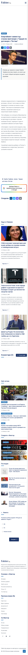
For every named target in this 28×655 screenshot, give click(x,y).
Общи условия (5, 625)
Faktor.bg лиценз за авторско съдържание (13, 648)
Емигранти (3, 608)
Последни (4, 464)
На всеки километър (6, 586)
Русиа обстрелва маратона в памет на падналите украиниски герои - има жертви (18, 470)
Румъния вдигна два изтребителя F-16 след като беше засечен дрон (17, 486)
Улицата (4, 402)
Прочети (4, 263)
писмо (16, 179)
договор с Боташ (7, 181)
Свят (3, 423)
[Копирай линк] (10, 47)
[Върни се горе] (24, 651)
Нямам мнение (7, 531)
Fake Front (3, 601)
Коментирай (22, 355)
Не (4, 527)
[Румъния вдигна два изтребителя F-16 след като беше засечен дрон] (4, 486)
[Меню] (25, 2)
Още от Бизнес (7, 222)
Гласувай (13, 539)
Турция (20, 179)
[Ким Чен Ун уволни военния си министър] (4, 479)
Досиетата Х (4, 606)
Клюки (3, 611)
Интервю (3, 579)
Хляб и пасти (4, 584)
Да (4, 524)
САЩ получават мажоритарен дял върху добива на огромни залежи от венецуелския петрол (13, 245)
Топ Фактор (4, 591)
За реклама (4, 630)
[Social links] (2, 636)
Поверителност (5, 628)
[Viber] (8, 47)
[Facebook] (2, 47)
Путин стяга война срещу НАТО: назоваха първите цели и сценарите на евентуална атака (13, 427)
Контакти (3, 633)
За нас (2, 622)
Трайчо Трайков (8, 179)
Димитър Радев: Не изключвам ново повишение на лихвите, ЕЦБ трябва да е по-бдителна (12, 334)
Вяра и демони (5, 603)
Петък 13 (3, 589)
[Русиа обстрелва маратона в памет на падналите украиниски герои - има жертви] (4, 471)
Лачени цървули (7, 413)
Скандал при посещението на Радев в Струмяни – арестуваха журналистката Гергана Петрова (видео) (13, 406)
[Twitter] (5, 47)
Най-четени (5, 381)
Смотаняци (4, 613)
